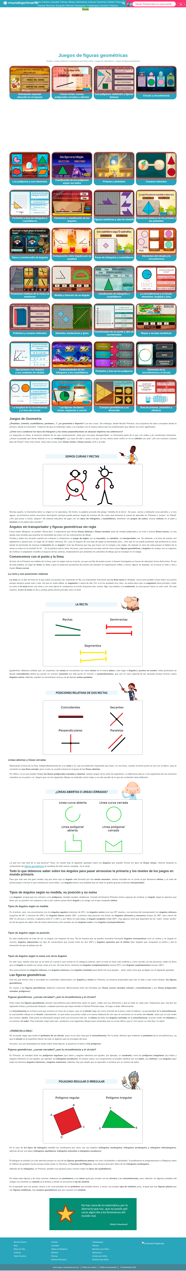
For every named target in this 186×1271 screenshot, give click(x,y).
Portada (49, 61)
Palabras (114, 5)
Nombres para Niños (100, 1260)
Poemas (41, 5)
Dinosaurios (80, 5)
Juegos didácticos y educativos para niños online (73, 61)
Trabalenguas (93, 5)
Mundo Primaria (20, 1242)
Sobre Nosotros (20, 1256)
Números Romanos (59, 1260)
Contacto (17, 1253)
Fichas (118, 2)
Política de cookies (89, 1267)
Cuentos (45, 2)
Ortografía (71, 9)
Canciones (102, 2)
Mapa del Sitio (19, 1249)
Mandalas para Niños (100, 1249)
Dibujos (71, 2)
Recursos (50, 5)
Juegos (37, 2)
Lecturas (92, 2)
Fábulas (64, 2)
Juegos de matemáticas (104, 61)
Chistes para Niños (99, 1256)
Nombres (104, 5)
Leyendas (54, 2)
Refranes (70, 5)
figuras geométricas (34, 866)
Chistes (111, 2)
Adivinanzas (81, 2)
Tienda (85, 9)
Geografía (60, 5)
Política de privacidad (108, 1267)
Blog (79, 9)
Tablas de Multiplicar (59, 1249)
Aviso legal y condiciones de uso (66, 1267)
